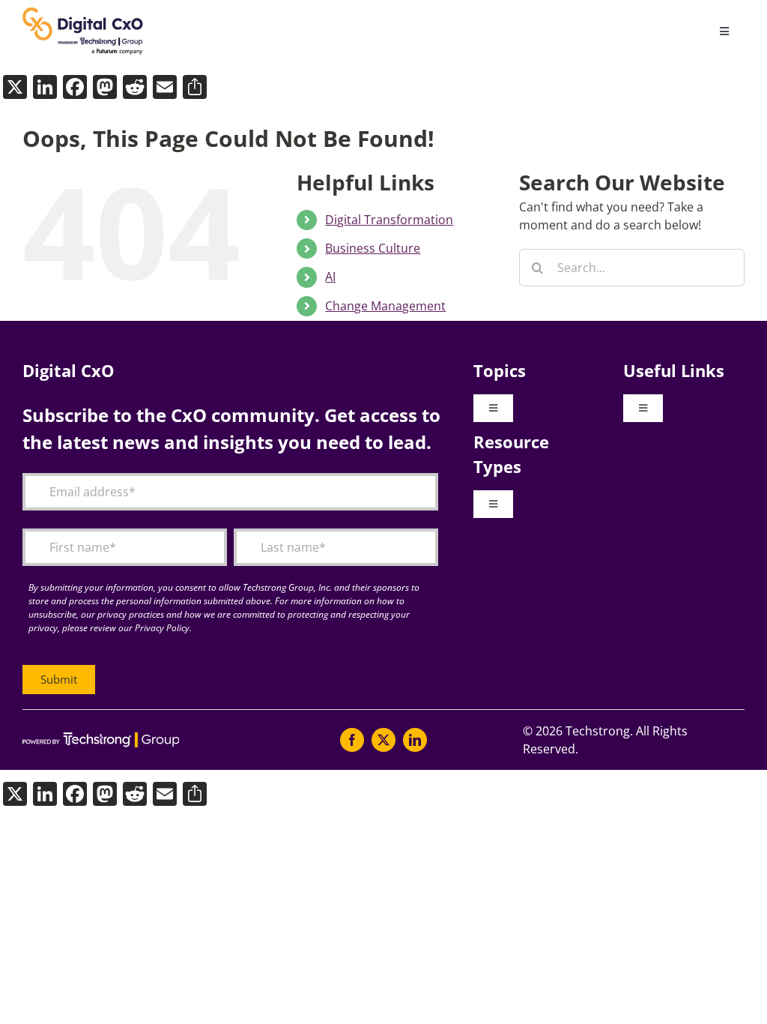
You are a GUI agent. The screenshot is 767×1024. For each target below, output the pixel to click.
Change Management (385, 306)
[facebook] (352, 740)
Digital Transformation (389, 219)
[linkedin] (415, 740)
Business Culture (372, 248)
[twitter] (383, 740)
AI (330, 276)
